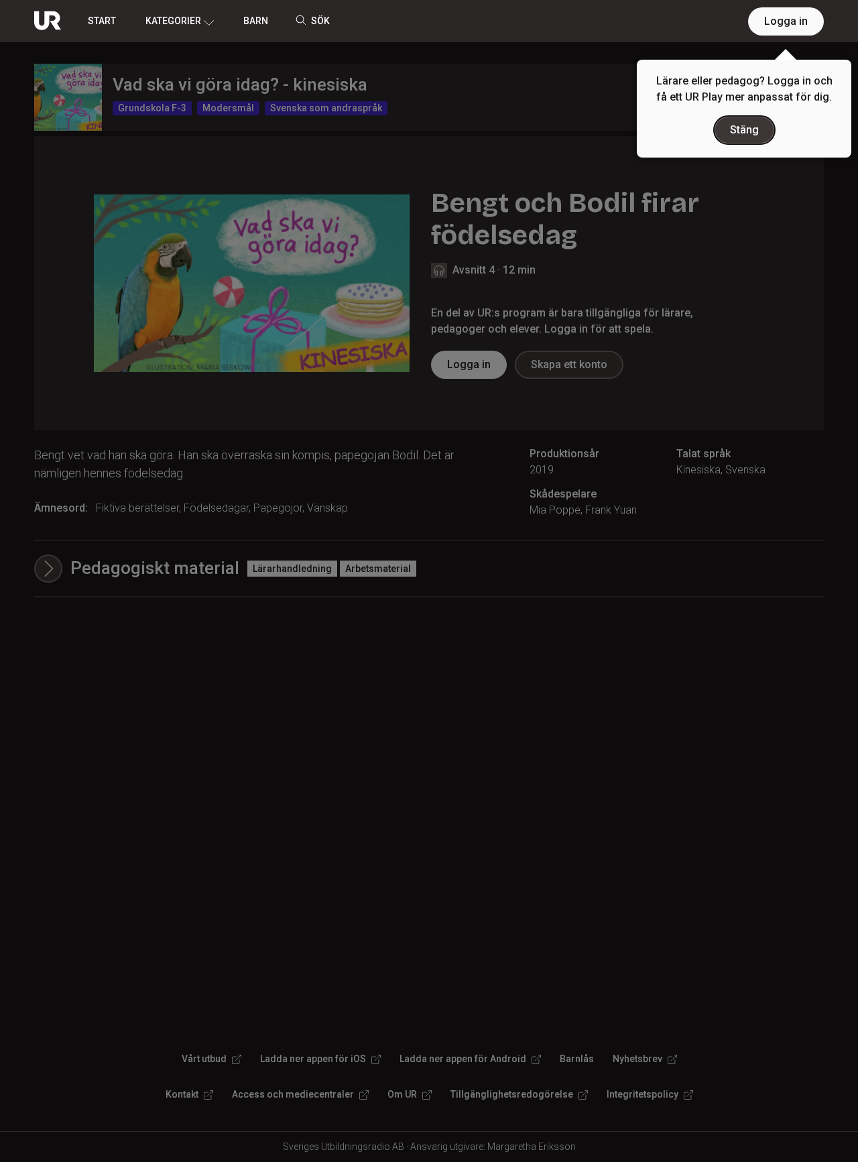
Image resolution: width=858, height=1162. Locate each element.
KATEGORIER (173, 20)
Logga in (786, 21)
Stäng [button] (744, 129)
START (102, 20)
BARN (255, 20)
